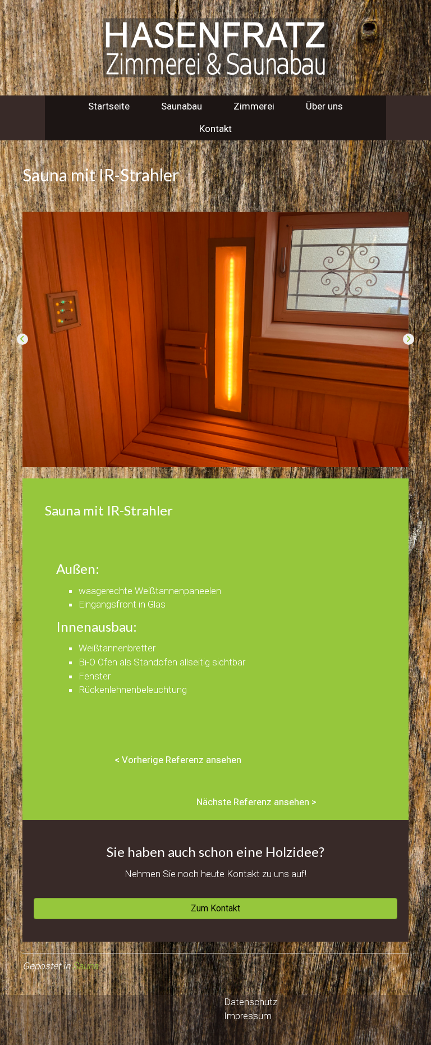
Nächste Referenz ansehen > (256, 801)
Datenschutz (250, 1001)
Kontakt (215, 128)
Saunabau (181, 106)
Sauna (85, 965)
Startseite (109, 106)
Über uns (324, 106)
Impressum (248, 1015)
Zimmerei (253, 106)
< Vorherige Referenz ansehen (177, 759)
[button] (22, 339)
